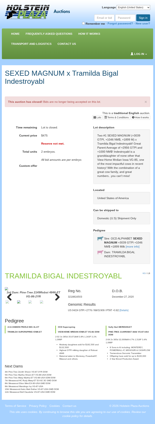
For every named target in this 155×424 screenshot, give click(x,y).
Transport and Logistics (31, 43)
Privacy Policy (38, 405)
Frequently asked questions (49, 33)
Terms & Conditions (118, 117)
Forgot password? (120, 23)
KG (144, 273)
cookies (32, 412)
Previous (11, 297)
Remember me (95, 23)
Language (109, 7)
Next (56, 297)
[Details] (123, 310)
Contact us (67, 43)
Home (15, 33)
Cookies (54, 405)
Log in (139, 54)
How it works (141, 117)
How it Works (89, 33)
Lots (98, 117)
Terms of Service (15, 405)
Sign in (143, 17)
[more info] (132, 246)
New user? (143, 23)
